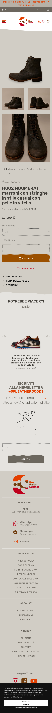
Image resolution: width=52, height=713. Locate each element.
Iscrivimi (26, 459)
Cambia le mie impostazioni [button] (26, 707)
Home (20, 169)
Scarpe (42, 169)
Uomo (9, 173)
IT (38, 10)
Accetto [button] (26, 701)
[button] (12, 276)
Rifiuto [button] (26, 704)
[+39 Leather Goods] (26, 22)
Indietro (10, 169)
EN (42, 10)
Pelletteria (31, 169)
